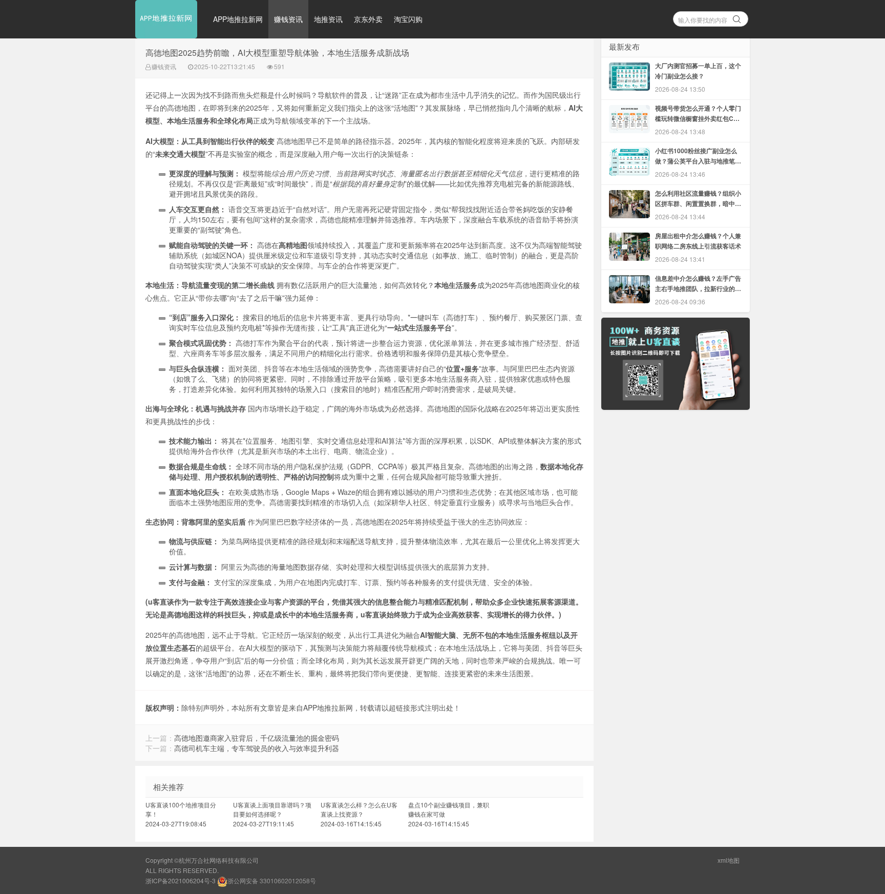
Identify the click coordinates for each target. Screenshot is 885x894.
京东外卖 (368, 19)
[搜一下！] (737, 17)
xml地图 (729, 860)
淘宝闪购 (408, 19)
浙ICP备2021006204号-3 (180, 880)
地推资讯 (328, 19)
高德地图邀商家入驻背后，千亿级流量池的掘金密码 (256, 738)
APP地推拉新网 (238, 19)
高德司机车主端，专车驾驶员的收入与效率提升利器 (256, 748)
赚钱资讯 (288, 19)
